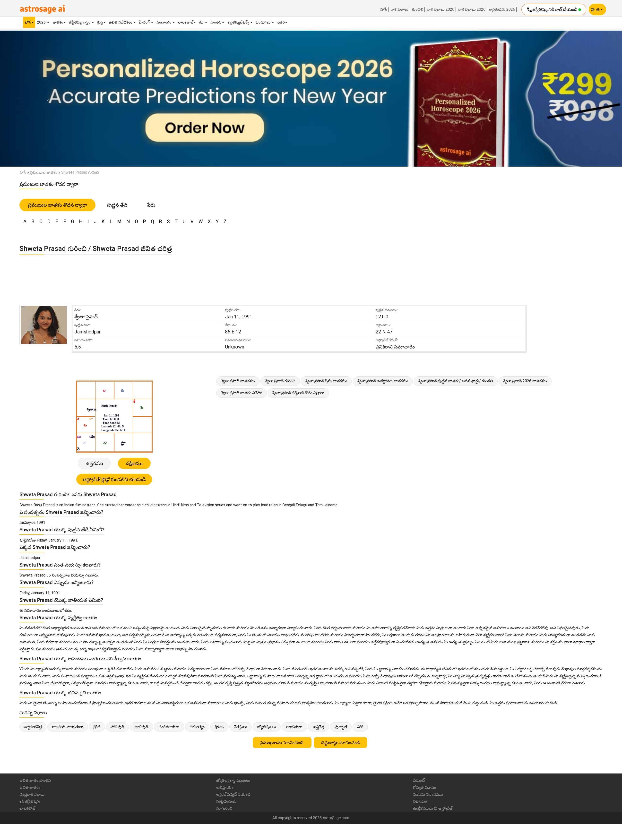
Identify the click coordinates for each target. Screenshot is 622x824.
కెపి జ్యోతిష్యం (29, 801)
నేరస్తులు (240, 726)
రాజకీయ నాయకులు (67, 726)
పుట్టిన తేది (117, 205)
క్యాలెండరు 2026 (502, 9)
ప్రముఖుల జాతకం (43, 172)
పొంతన (216, 22)
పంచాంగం (164, 22)
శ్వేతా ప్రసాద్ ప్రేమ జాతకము (326, 381)
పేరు (151, 205)
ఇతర (281, 22)
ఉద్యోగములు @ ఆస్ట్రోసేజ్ (433, 808)
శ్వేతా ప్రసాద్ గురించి (280, 381)
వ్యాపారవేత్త (33, 726)
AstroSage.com (336, 818)
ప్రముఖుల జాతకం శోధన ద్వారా (57, 205)
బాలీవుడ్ (141, 726)
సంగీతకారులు (169, 726)
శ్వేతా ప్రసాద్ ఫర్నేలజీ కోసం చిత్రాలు (298, 393)
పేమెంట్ (419, 780)
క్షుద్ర (100, 22)
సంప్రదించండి (226, 801)
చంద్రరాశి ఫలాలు (32, 794)
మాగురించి (224, 808)
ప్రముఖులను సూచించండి (282, 742)
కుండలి (417, 9)
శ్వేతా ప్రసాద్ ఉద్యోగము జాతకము (382, 381)
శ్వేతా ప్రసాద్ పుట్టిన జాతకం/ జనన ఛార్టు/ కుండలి (455, 381)
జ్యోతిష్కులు (266, 726)
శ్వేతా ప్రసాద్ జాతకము (238, 381)
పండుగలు (263, 22)
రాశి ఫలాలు (399, 9)
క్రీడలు (219, 726)
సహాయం (420, 801)
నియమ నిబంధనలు (428, 794)
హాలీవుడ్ (117, 726)
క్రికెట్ (97, 726)
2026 (42, 22)
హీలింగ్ (145, 22)
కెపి (202, 22)
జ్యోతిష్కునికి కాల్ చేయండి (552, 10)
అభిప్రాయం (224, 787)
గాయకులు (294, 726)
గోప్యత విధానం (424, 787)
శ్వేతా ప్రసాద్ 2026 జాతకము (525, 381)
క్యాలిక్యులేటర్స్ (238, 22)
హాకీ (360, 726)
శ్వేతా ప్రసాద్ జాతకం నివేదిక (241, 393)
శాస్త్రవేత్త (318, 726)
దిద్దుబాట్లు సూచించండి (340, 742)
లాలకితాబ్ (185, 22)
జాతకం (57, 22)
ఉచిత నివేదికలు (121, 22)
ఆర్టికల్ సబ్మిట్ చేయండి (233, 794)
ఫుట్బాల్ (341, 726)
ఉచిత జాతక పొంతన (35, 780)
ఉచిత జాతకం (29, 787)
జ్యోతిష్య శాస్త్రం (80, 22)
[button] (46, 98)
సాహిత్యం (197, 726)
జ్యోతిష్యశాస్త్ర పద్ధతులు (233, 780)
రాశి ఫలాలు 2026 (440, 9)
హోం (383, 9)
